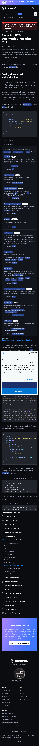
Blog (21, 690)
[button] (19, 516)
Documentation (7, 719)
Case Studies (24, 696)
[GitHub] (21, 741)
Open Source (6, 690)
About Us (22, 699)
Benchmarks (6, 702)
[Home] (9, 8)
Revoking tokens (9, 557)
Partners (22, 693)
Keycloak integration (10, 574)
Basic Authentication (10, 546)
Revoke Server (9, 560)
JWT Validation (9, 551)
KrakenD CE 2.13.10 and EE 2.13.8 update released (18, 2)
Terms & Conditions (8, 735)
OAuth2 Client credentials (12, 568)
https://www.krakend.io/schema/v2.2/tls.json (17, 340)
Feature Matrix (6, 699)
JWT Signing (8, 554)
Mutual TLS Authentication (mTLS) (13, 17)
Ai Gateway (5, 696)
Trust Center (17, 737)
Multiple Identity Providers (12, 563)
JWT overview (8, 549)
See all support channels (19, 643)
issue (8, 722)
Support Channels (7, 713)
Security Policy (6, 737)
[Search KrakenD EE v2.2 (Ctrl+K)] (35, 14)
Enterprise (5, 693)
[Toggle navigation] (36, 8)
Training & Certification (9, 716)
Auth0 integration (9, 571)
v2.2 (12, 14)
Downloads (5, 705)
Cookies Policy (19, 735)
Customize (18, 391)
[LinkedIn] (18, 741)
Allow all (19, 385)
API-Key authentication (11, 543)
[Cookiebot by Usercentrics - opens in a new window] (28, 353)
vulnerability (15, 722)
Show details (29, 379)
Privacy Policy (30, 735)
